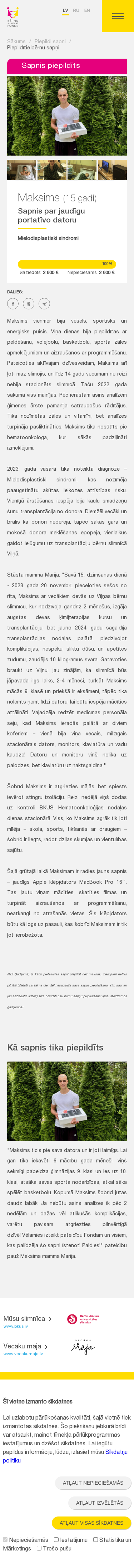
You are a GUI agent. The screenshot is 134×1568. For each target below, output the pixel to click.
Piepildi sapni (50, 42)
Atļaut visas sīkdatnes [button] (91, 1523)
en (87, 11)
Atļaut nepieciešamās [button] (93, 1483)
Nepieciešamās (28, 1541)
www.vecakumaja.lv (23, 1354)
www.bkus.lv (16, 1326)
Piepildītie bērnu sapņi (33, 48)
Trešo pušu (56, 1549)
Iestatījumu (73, 1541)
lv (65, 11)
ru (76, 11)
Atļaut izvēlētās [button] (99, 1503)
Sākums (16, 42)
